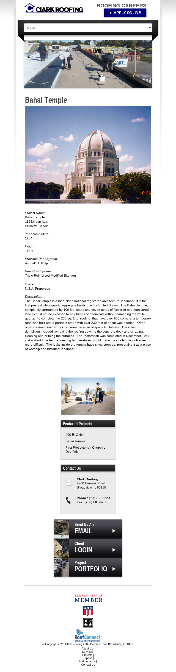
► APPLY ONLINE (125, 13)
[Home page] (56, 8)
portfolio (90, 567)
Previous (30, 63)
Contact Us (88, 664)
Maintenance (87, 661)
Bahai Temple (75, 441)
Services (87, 651)
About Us (87, 648)
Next (146, 63)
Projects (87, 655)
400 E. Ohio (74, 434)
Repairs (87, 658)
